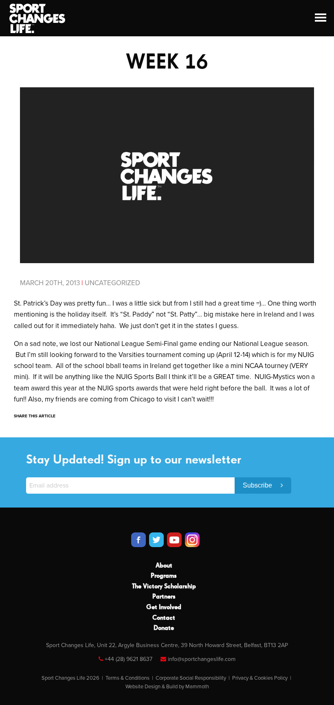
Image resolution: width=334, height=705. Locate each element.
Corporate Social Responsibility (191, 678)
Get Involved (163, 607)
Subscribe (258, 485)
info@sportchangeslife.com (201, 659)
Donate (164, 628)
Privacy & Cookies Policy (260, 678)
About (164, 566)
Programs (164, 576)
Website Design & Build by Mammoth (167, 686)
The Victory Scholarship (164, 586)
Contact (163, 618)
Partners (164, 597)
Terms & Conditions (127, 678)
